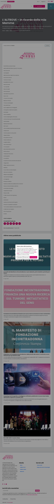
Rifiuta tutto (26, 257)
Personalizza (20, 257)
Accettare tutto (33, 257)
